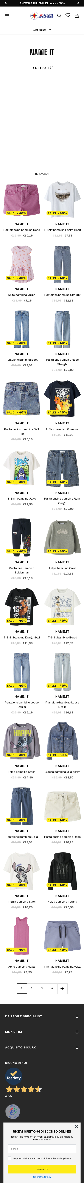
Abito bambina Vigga (22, 295)
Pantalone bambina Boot (22, 359)
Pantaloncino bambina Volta (62, 966)
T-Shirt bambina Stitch (21, 901)
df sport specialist (23, 1016)
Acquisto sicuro (21, 1047)
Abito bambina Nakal (21, 966)
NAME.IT (22, 224)
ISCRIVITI (42, 1169)
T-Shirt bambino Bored (62, 637)
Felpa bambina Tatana (62, 901)
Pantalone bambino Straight (62, 295)
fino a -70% (42, 3)
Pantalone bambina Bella (22, 836)
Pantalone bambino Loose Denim (22, 705)
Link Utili (13, 1031)
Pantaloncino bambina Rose (21, 230)
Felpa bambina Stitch (21, 771)
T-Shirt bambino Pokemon (62, 429)
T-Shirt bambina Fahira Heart (62, 230)
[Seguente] (62, 988)
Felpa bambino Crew (62, 568)
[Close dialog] (76, 1126)
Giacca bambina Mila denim (62, 771)
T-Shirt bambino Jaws (22, 498)
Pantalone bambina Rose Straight (62, 362)
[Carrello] (77, 16)
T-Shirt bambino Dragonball (22, 637)
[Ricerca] (59, 16)
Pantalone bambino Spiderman (21, 570)
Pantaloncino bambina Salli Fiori (21, 431)
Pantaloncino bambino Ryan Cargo (62, 501)
